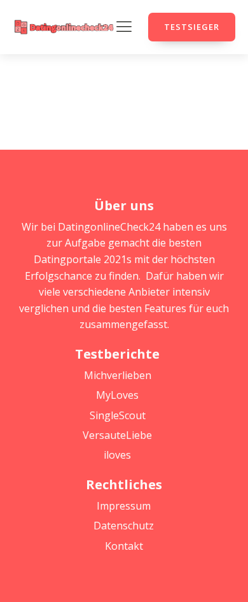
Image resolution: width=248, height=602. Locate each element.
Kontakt (124, 546)
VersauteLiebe (117, 435)
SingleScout (118, 415)
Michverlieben (117, 375)
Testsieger (191, 26)
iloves (117, 455)
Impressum (124, 506)
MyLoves (117, 395)
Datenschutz (123, 526)
